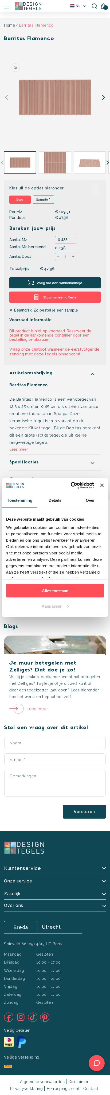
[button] (7, 6)
